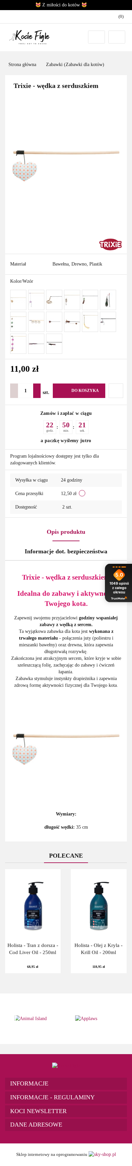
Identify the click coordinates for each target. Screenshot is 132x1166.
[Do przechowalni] (116, 390)
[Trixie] (110, 244)
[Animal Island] (35, 1018)
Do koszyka (85, 390)
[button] (66, 1084)
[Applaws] (96, 1018)
